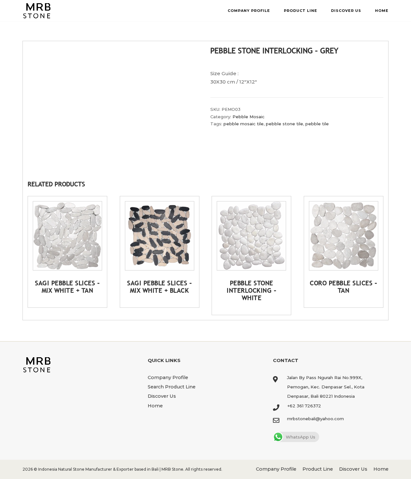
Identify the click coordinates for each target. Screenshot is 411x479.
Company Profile (249, 10)
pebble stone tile (284, 123)
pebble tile (317, 123)
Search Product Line (172, 387)
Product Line (300, 10)
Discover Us (346, 10)
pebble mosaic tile (243, 123)
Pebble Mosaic (248, 116)
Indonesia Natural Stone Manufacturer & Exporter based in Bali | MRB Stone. (111, 469)
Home (382, 10)
